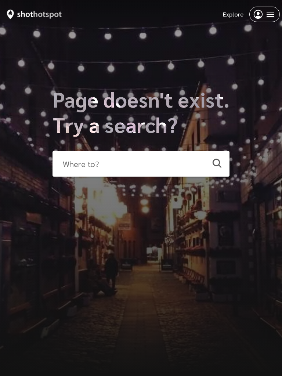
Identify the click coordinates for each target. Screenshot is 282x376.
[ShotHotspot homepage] (34, 14)
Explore (233, 14)
